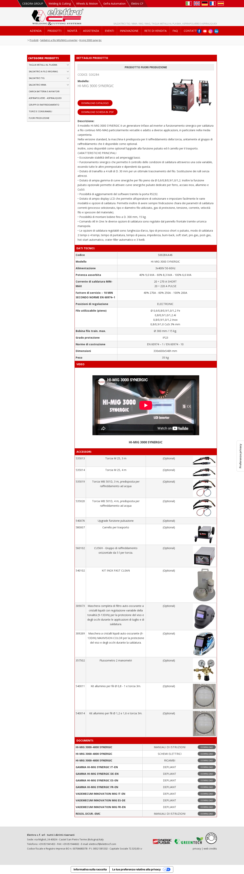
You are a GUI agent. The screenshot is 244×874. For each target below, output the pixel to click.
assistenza (91, 31)
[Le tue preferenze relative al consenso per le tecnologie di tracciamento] (240, 456)
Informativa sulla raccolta (90, 869)
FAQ (175, 31)
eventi (109, 31)
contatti (190, 31)
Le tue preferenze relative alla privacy (136, 869)
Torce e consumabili (40, 111)
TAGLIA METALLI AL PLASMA (43, 64)
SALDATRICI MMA (37, 84)
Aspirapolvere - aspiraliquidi (45, 98)
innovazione (129, 31)
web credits (210, 848)
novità (72, 31)
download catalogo (95, 103)
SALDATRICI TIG (37, 78)
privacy (197, 848)
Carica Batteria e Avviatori (44, 91)
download (207, 747)
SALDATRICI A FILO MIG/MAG (43, 71)
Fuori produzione (39, 118)
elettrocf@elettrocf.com (102, 844)
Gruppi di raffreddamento (44, 104)
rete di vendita (155, 31)
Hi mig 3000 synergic (90, 40)
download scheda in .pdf (97, 112)
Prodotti (54, 31)
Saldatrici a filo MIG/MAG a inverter (59, 40)
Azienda (36, 31)
